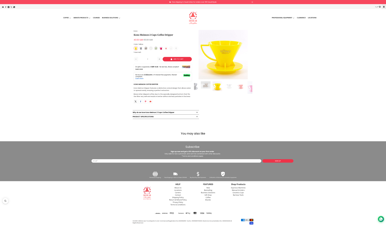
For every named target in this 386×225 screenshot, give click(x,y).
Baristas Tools (238, 195)
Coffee (66, 18)
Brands (208, 200)
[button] (5, 201)
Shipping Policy (178, 197)
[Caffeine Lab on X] (11, 7)
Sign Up (278, 161)
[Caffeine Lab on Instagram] (9, 7)
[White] (151, 48)
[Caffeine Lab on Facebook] (6, 7)
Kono (136, 31)
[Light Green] (156, 48)
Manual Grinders (238, 190)
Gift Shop (208, 195)
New (208, 188)
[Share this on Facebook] (140, 101)
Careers (178, 192)
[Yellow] (136, 48)
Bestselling (208, 190)
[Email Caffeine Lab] (3, 7)
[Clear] (176, 48)
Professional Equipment (282, 18)
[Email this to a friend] (150, 101)
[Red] (166, 48)
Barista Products (81, 18)
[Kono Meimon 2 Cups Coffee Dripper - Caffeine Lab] (223, 54)
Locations (312, 18)
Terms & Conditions (177, 205)
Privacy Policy (178, 202)
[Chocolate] (146, 48)
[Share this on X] (136, 101)
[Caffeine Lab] (193, 18)
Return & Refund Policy (178, 200)
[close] (252, 2)
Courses (96, 18)
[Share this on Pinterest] (145, 101)
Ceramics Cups (238, 192)
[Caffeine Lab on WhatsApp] (14, 7)
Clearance (301, 18)
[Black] (141, 48)
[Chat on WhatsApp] (381, 219)
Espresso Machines (238, 188)
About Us (177, 188)
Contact (178, 195)
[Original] (171, 48)
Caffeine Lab (142, 221)
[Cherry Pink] (161, 48)
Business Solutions (110, 18)
